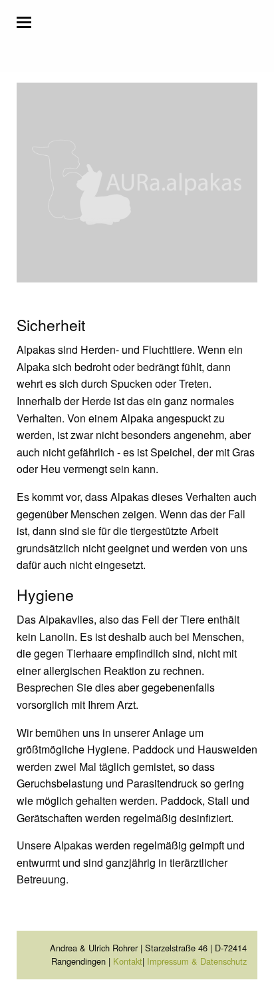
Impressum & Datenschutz (197, 961)
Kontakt (127, 961)
